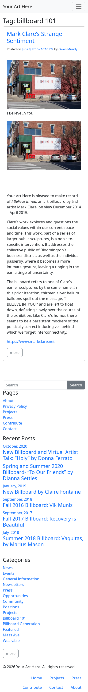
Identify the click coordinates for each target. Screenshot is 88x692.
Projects (10, 411)
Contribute (12, 423)
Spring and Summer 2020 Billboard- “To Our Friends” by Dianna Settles (38, 472)
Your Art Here (17, 6)
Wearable (11, 640)
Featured (11, 629)
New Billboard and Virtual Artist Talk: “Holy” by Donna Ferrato (40, 455)
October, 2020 (15, 446)
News (8, 567)
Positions (11, 607)
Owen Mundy (67, 49)
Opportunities (15, 595)
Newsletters (13, 584)
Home (36, 678)
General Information (21, 578)
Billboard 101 (14, 618)
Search (76, 385)
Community (13, 601)
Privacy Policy (15, 406)
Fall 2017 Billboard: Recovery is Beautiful (39, 521)
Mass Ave (11, 635)
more (14, 352)
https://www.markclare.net (31, 341)
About (8, 400)
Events (9, 573)
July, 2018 (11, 532)
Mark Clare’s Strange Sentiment (34, 37)
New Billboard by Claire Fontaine (42, 491)
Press (8, 417)
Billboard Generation (21, 623)
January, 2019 (14, 486)
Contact (10, 428)
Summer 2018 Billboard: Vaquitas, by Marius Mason (43, 541)
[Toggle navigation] (78, 6)
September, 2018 (17, 499)
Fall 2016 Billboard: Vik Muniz (38, 505)
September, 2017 (17, 512)
